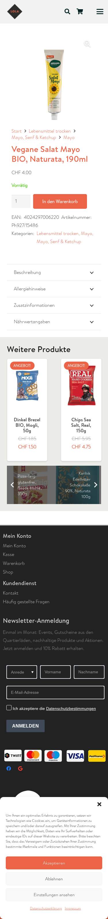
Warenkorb (14, 563)
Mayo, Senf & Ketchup (34, 137)
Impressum (73, 908)
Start (17, 131)
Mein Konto (14, 545)
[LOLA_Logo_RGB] (15, 11)
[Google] (20, 768)
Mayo (69, 137)
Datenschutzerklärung (46, 908)
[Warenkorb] (80, 11)
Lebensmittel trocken (50, 131)
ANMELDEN (25, 725)
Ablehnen (54, 879)
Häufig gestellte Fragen (26, 601)
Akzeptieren (54, 863)
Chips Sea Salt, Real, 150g (27, 425)
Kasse (8, 554)
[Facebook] (8, 768)
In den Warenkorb (60, 201)
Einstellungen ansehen (54, 895)
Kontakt (10, 593)
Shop (8, 572)
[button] (99, 804)
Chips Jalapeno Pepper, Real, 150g (81, 427)
